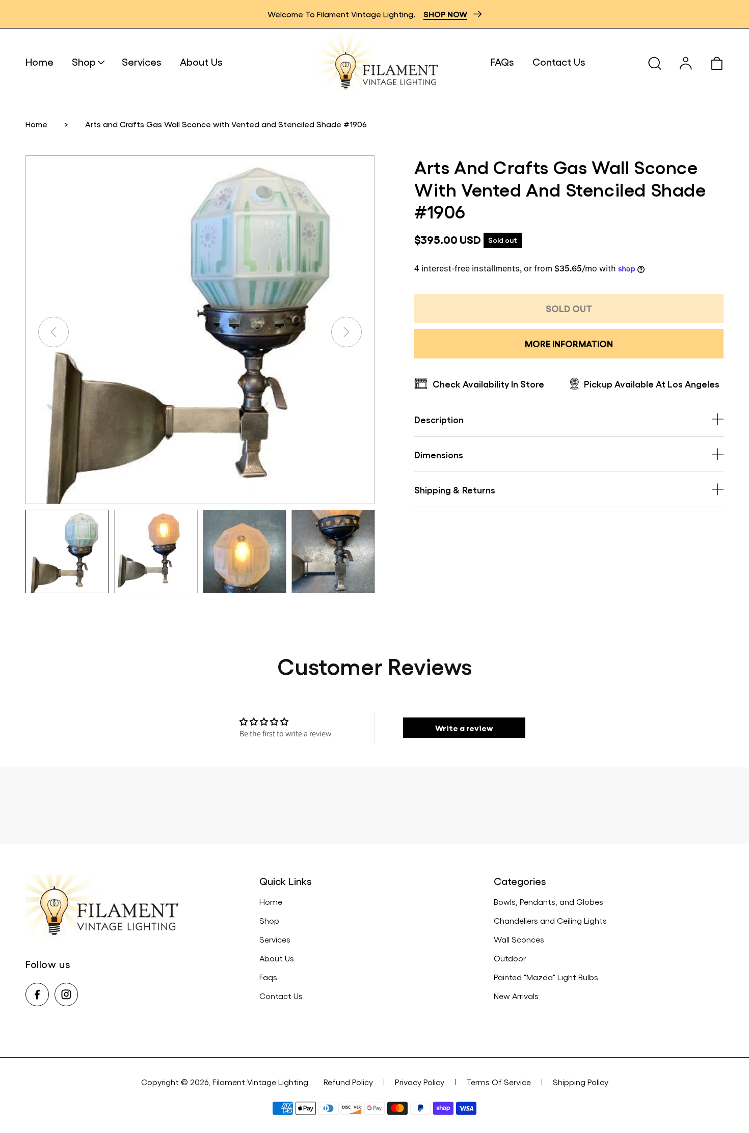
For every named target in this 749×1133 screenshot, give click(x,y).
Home (36, 124)
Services (274, 939)
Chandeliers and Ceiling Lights (550, 920)
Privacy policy (419, 1082)
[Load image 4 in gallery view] (333, 551)
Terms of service (498, 1082)
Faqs (268, 977)
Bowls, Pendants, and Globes (548, 901)
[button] (97, 62)
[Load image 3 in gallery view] (244, 551)
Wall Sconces (519, 939)
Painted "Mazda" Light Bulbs (546, 977)
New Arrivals (516, 996)
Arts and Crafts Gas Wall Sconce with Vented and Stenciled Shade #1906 (226, 124)
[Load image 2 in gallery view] (156, 551)
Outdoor (510, 958)
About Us (276, 958)
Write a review (464, 728)
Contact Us (281, 996)
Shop (269, 920)
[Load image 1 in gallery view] (67, 551)
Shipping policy (580, 1082)
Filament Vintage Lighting (260, 1082)
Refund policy (348, 1082)
